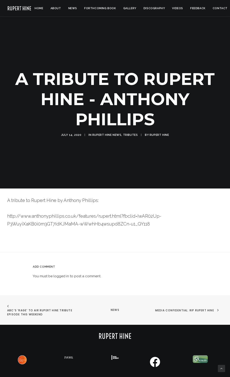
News (72, 8)
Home (39, 8)
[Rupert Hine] (19, 8)
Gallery (129, 8)
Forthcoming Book (100, 8)
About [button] (56, 8)
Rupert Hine (159, 134)
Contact (220, 8)
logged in (61, 276)
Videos (177, 8)
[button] (155, 367)
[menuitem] (38, 8)
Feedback (198, 8)
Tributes (130, 134)
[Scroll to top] (221, 368)
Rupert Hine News (107, 134)
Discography (154, 8)
